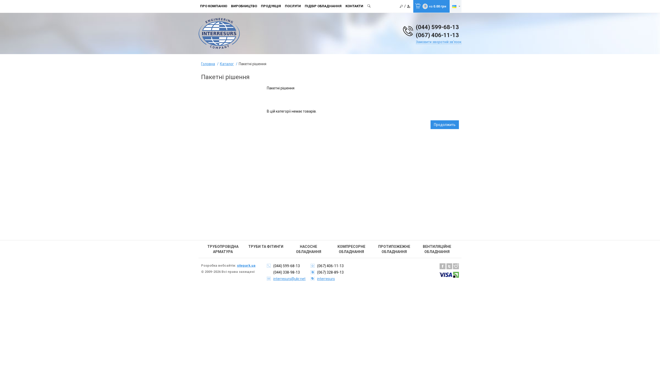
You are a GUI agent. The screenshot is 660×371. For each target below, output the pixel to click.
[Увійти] (401, 6)
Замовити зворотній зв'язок (438, 42)
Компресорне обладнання (351, 249)
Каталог (227, 64)
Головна (208, 64)
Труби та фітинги (265, 246)
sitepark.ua (246, 265)
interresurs (326, 279)
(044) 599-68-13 (437, 27)
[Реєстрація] (408, 6)
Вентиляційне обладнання (437, 249)
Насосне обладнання (308, 249)
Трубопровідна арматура (222, 249)
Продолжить (445, 125)
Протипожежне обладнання (394, 249)
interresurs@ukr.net (289, 279)
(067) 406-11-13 (437, 35)
